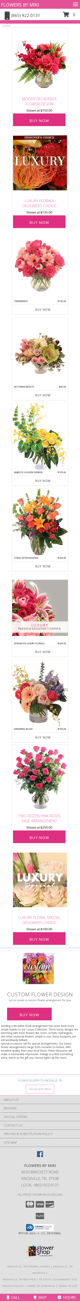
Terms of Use (68, 1286)
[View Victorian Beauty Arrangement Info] (40, 351)
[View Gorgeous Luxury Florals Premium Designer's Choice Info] (40, 607)
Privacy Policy (13, 1286)
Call (14, 1297)
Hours (68, 1297)
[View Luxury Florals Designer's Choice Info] (40, 163)
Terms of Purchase (41, 1286)
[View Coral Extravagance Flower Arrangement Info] (40, 522)
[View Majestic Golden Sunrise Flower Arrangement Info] (40, 436)
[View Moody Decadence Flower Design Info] (40, 61)
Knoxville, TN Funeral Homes (28, 1266)
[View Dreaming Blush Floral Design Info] (40, 693)
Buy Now (39, 120)
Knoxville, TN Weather (19, 1279)
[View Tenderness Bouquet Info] (40, 265)
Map (41, 1297)
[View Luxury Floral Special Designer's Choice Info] (40, 880)
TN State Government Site (58, 1279)
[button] (69, 16)
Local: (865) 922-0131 (40, 1185)
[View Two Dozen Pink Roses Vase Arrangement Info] (40, 778)
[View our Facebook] (40, 1156)
